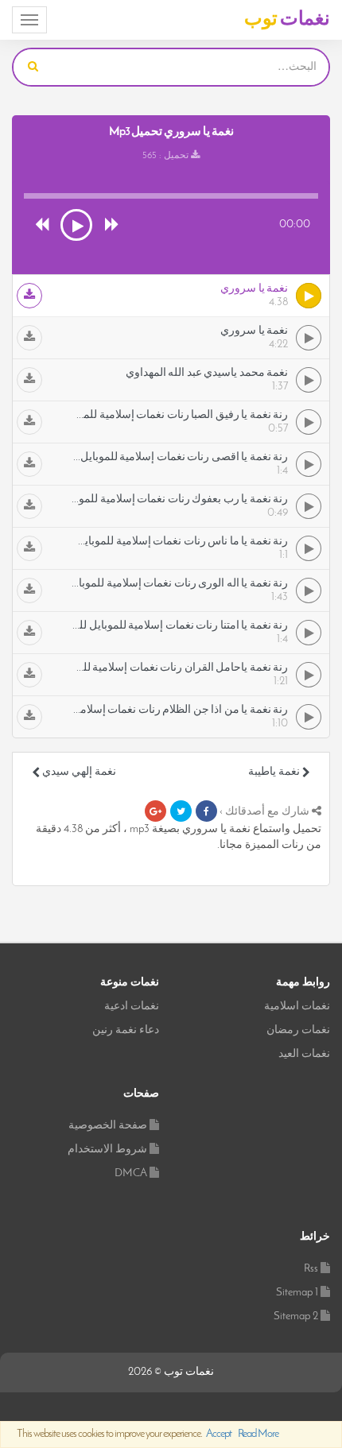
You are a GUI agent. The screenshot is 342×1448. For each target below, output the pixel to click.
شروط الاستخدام (107, 1150)
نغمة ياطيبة (275, 772)
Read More (258, 1434)
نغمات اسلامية (297, 1006)
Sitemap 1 (297, 1293)
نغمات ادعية (131, 1006)
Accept (218, 1434)
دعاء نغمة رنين (125, 1030)
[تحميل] (29, 295)
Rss (311, 1269)
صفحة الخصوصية (107, 1126)
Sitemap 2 (296, 1316)
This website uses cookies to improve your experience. (147, 1434)
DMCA (131, 1173)
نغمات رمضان (298, 1030)
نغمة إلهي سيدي (78, 772)
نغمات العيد (304, 1054)
